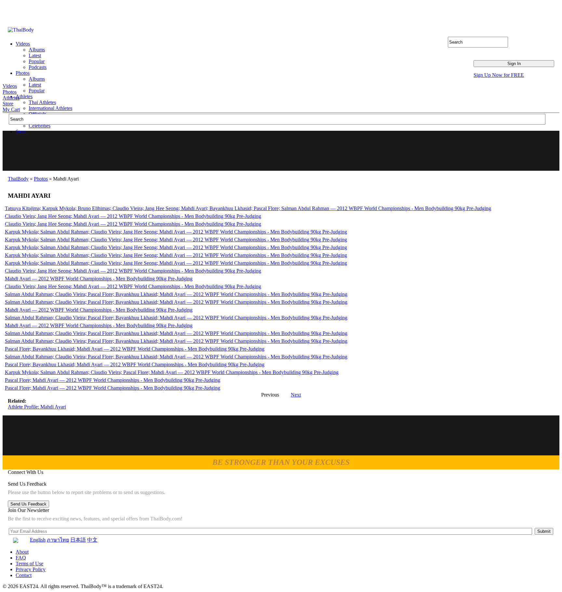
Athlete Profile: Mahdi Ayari (37, 407)
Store (8, 103)
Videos (10, 86)
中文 (92, 540)
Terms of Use (29, 563)
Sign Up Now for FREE (499, 75)
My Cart (11, 109)
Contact (24, 575)
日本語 (78, 540)
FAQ (21, 557)
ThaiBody (18, 179)
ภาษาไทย (58, 540)
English (38, 540)
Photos (10, 92)
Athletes (11, 98)
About (22, 552)
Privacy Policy (31, 569)
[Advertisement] (281, 150)
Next (296, 394)
